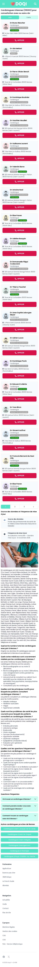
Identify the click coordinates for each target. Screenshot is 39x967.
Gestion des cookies (9, 931)
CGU (4, 935)
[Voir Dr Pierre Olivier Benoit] (19, 81)
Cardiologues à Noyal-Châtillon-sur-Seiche (19, 856)
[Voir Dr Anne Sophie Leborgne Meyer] (19, 322)
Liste (10, 17)
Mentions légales (8, 927)
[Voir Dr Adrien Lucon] (19, 346)
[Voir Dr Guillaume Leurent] (19, 152)
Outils (4, 904)
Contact (5, 908)
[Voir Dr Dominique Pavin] (19, 369)
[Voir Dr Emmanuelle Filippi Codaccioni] (19, 271)
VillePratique (6, 877)
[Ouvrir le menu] (3, 4)
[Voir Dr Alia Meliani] (19, 57)
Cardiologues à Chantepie (19, 851)
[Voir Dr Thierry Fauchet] (19, 296)
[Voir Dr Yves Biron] (19, 415)
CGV (4, 940)
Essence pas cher (8, 873)
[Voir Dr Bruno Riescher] (19, 32)
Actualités (6, 900)
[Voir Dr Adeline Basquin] (19, 247)
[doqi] (18, 4)
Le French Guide (8, 881)
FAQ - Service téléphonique (12, 944)
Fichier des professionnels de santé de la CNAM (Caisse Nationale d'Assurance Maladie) (22, 524)
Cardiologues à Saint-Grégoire (20, 840)
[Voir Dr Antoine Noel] (19, 199)
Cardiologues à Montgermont (19, 845)
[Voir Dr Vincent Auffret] (19, 440)
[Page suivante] (33, 507)
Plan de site (6, 913)
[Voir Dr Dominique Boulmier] (19, 105)
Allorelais (5, 885)
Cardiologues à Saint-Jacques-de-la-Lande (19, 829)
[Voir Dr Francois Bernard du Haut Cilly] (19, 466)
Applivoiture (6, 868)
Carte (29, 17)
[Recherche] (35, 3)
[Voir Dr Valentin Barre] (19, 175)
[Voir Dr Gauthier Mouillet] (19, 129)
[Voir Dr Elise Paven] (19, 224)
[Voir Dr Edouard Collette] (19, 392)
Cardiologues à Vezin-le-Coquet (19, 834)
